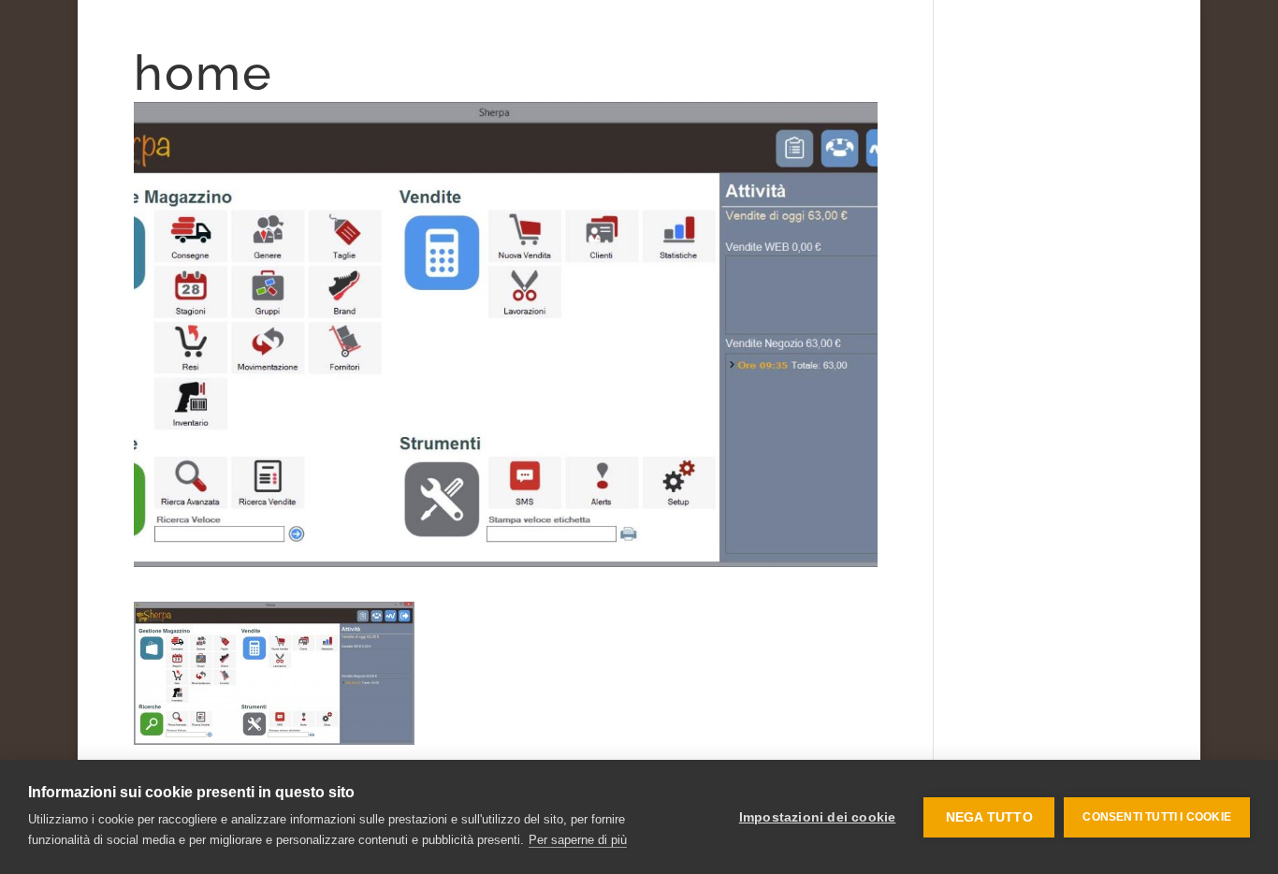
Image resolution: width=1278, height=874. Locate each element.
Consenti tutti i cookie (1156, 816)
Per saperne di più (578, 840)
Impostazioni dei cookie (817, 817)
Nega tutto (989, 817)
